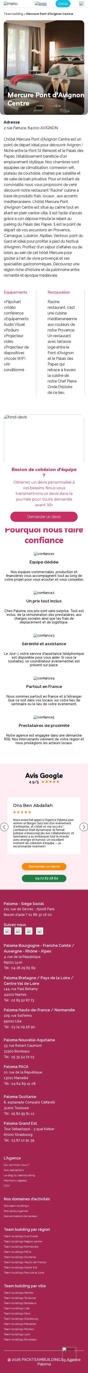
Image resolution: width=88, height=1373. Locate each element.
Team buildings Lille (17, 1308)
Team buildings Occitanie (20, 1257)
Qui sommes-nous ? (17, 1165)
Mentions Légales (15, 1180)
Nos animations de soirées (20, 1216)
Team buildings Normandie (21, 1246)
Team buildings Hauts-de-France (25, 1262)
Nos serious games (16, 1211)
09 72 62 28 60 (46, 878)
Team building (13, 14)
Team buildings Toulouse (20, 1298)
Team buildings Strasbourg (21, 1318)
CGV (7, 1185)
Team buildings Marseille (20, 1324)
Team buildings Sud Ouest (21, 1236)
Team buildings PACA (17, 1251)
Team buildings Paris (17, 1313)
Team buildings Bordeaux (20, 1303)
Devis (63, 3)
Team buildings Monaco (19, 1329)
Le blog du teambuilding (19, 1175)
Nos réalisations (14, 1170)
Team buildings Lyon (17, 1334)
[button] (4, 827)
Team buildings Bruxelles (20, 1339)
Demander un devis (44, 517)
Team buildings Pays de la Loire (24, 1272)
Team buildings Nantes (18, 1292)
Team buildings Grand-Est (20, 1267)
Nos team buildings (16, 1205)
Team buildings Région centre (23, 1241)
